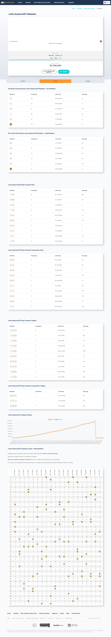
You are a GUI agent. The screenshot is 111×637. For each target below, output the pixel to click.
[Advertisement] (55, 29)
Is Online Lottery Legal (32, 618)
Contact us (50, 618)
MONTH (23, 81)
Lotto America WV (89, 8)
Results (79, 8)
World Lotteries (59, 2)
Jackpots (71, 2)
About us (42, 618)
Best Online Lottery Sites (42, 2)
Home (73, 8)
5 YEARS (88, 81)
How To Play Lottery (17, 618)
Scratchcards (76, 613)
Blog (67, 613)
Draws (62, 613)
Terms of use (59, 618)
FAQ (8, 618)
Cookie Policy (68, 618)
